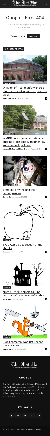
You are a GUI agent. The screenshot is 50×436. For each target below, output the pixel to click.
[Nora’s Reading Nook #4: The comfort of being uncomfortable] (25, 274)
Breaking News (9, 83)
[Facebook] (11, 415)
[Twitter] (32, 415)
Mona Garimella (9, 98)
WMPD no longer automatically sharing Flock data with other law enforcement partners (24, 142)
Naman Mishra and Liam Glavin (16, 149)
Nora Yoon (7, 299)
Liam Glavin (8, 349)
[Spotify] (25, 415)
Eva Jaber (6, 252)
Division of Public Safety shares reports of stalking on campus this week (25, 91)
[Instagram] (18, 415)
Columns (7, 185)
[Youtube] (38, 415)
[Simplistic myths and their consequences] (25, 171)
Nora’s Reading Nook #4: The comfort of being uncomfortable (23, 293)
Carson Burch (8, 197)
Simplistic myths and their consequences (20, 191)
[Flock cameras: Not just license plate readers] (25, 322)
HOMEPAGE (33, 36)
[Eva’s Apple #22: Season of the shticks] (25, 222)
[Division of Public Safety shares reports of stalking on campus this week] (25, 69)
